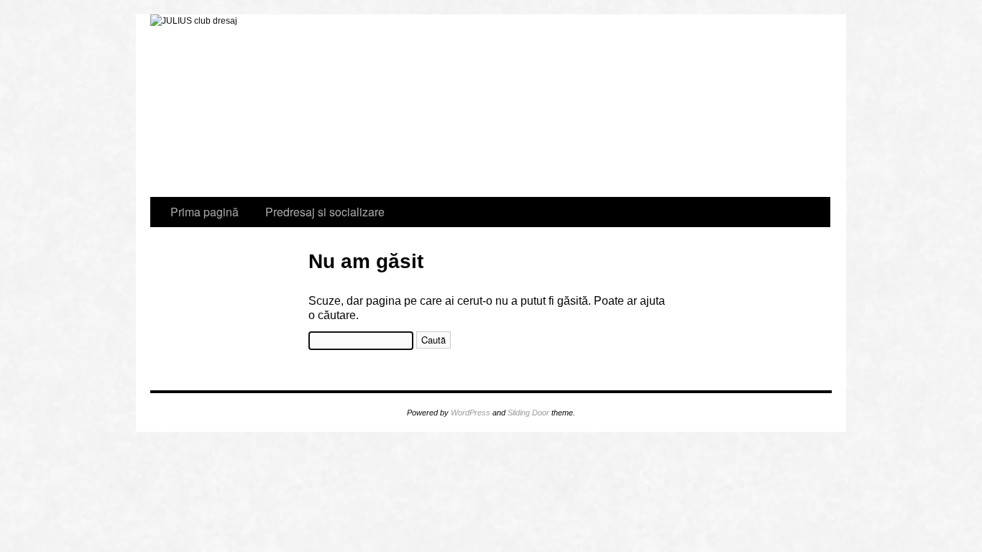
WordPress (470, 412)
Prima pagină (204, 211)
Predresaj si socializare (198, 114)
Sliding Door (528, 412)
